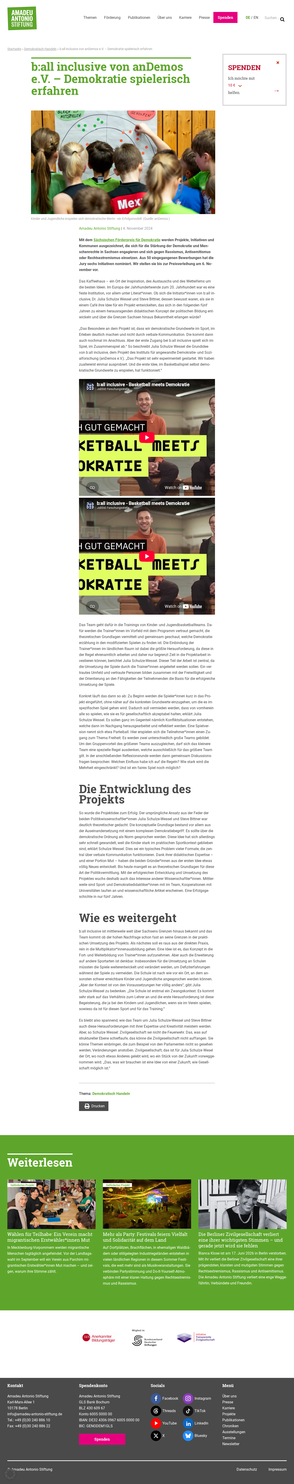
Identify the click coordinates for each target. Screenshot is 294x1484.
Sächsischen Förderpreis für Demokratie (127, 240)
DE (248, 17)
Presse (204, 17)
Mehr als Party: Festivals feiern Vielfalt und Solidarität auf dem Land (145, 1237)
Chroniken (230, 1426)
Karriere (185, 17)
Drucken (98, 1106)
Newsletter (230, 1444)
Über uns (165, 17)
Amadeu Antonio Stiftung (99, 228)
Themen (90, 17)
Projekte (228, 1414)
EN (256, 17)
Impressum (278, 1469)
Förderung (112, 17)
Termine (228, 1438)
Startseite (14, 49)
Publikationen (139, 17)
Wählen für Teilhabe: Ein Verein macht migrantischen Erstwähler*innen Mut (49, 1237)
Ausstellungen (233, 1432)
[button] (10, 1474)
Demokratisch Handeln (40, 49)
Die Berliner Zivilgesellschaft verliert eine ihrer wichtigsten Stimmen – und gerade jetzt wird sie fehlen (240, 1240)
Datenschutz (247, 1469)
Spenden (225, 17)
